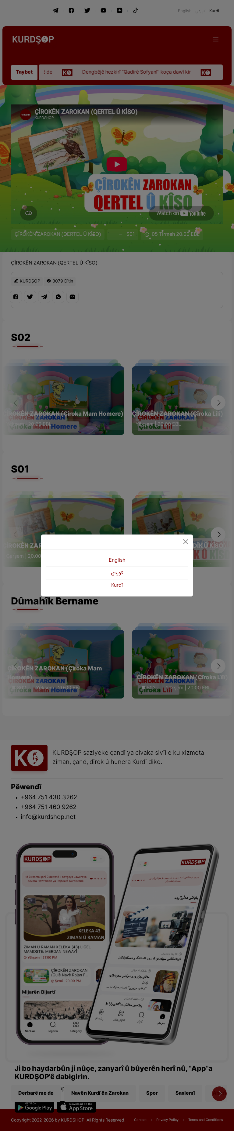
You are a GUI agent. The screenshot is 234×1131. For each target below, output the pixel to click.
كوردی (117, 573)
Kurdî (117, 585)
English (117, 560)
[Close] (185, 542)
